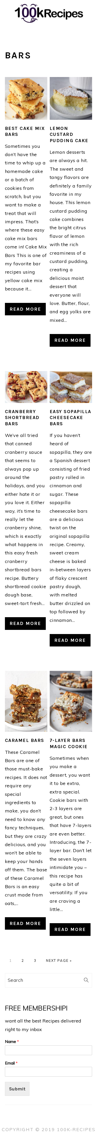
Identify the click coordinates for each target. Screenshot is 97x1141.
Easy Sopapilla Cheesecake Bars (70, 418)
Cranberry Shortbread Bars (22, 418)
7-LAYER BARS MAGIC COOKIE (69, 743)
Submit (17, 1089)
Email (11, 1063)
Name (12, 1041)
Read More (25, 309)
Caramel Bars (24, 740)
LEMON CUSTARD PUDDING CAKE (69, 134)
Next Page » (59, 960)
